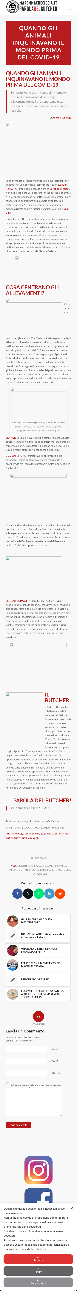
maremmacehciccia (59, 869)
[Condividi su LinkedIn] (49, 893)
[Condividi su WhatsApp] (39, 893)
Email (55, 1060)
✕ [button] (71, 1208)
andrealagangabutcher (43, 865)
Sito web (56, 1073)
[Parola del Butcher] (32, 7)
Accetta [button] (38, 1260)
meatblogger (38, 873)
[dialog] (38, 1247)
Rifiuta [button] (38, 1271)
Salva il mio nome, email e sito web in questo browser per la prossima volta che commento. (36, 1086)
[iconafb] (38, 1202)
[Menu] (66, 7)
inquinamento (38, 869)
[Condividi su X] (28, 893)
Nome (55, 1048)
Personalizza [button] (38, 1283)
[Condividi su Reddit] (60, 893)
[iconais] (38, 1170)
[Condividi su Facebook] (17, 893)
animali (62, 865)
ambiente (21, 865)
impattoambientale (17, 869)
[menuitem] (66, 7)
